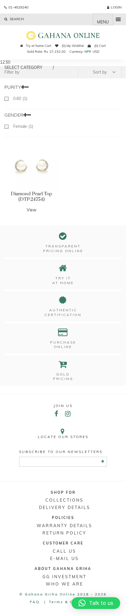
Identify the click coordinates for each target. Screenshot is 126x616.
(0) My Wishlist (72, 46)
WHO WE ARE (64, 584)
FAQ (35, 602)
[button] (95, 603)
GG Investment (64, 576)
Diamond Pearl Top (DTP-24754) (31, 197)
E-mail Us (64, 558)
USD (96, 52)
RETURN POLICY (64, 533)
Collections (64, 500)
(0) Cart (99, 46)
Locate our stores (63, 437)
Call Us (64, 551)
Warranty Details (64, 525)
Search (16, 19)
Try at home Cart (38, 46)
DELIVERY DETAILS (64, 507)
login (116, 7)
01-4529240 (18, 7)
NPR (87, 52)
